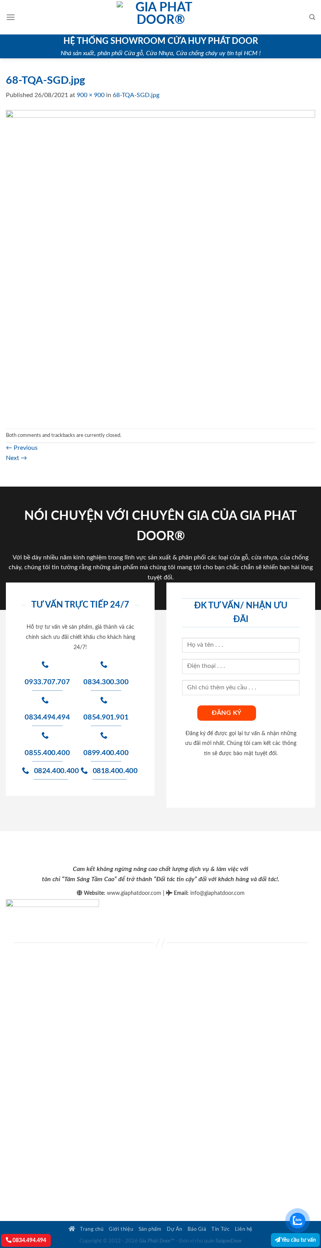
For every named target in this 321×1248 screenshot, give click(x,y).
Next (16, 458)
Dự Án (174, 1229)
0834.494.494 (28, 1240)
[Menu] (10, 17)
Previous (22, 448)
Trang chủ (91, 1229)
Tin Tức (220, 1229)
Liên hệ (243, 1229)
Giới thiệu (121, 1229)
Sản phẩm (150, 1229)
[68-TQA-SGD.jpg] (160, 264)
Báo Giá (197, 1229)
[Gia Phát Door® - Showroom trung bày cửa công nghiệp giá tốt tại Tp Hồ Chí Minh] (160, 17)
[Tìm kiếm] (312, 17)
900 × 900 (91, 95)
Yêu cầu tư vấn (298, 1240)
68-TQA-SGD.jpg (136, 95)
